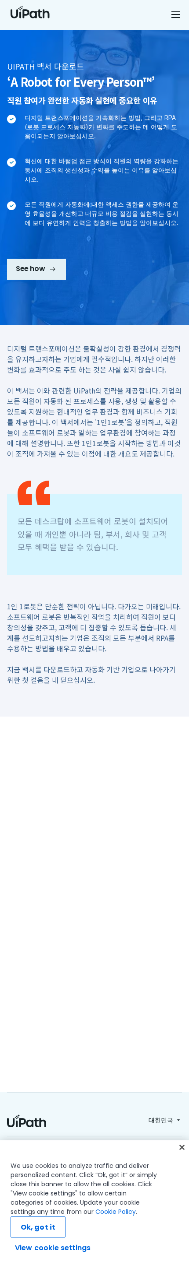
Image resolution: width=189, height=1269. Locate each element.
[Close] (182, 1147)
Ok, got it (38, 1227)
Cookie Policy (115, 1211)
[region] (94, 1204)
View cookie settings (53, 1248)
